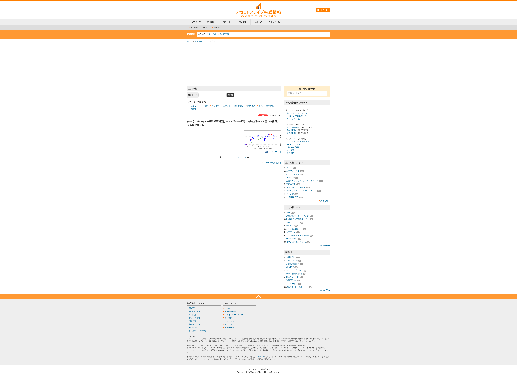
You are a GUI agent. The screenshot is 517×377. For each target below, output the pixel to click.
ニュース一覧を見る (272, 163)
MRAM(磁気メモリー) (296, 242)
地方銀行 (290, 267)
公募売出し (193, 109)
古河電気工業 (293, 197)
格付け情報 (193, 327)
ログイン (324, 10)
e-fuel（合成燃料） (294, 229)
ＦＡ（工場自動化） (294, 270)
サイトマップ (230, 321)
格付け (206, 27)
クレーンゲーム (293, 119)
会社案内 (228, 318)
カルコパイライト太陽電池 (298, 141)
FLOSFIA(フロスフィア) (297, 116)
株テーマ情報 (194, 318)
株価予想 (242, 22)
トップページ (195, 22)
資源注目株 (291, 133)
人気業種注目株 (293, 127)
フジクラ (290, 177)
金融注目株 (291, 130)
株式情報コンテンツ (195, 303)
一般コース (260, 357)
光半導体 (290, 153)
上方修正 (226, 106)
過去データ (229, 327)
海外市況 (193, 321)
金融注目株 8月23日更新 (218, 34)
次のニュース (228, 157)
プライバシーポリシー (234, 315)
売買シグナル (274, 22)
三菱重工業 (291, 184)
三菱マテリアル (292, 171)
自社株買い (239, 106)
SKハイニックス (293, 144)
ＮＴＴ (289, 168)
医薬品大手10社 (293, 277)
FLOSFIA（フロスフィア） (297, 219)
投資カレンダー (195, 324)
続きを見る (325, 201)
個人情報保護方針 (232, 311)
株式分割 (251, 106)
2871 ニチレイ (274, 152)
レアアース (291, 232)
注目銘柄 (211, 22)
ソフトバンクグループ (295, 187)
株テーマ (226, 22)
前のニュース (241, 157)
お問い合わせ (230, 324)
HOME (190, 41)
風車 (288, 212)
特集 (206, 106)
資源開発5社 (291, 280)
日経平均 (258, 22)
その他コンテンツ (230, 303)
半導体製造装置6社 (294, 274)
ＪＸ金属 (290, 194)
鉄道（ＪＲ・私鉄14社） (297, 287)
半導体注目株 (292, 260)
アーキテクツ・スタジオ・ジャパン (301, 191)
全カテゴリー (194, 106)
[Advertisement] (258, 64)
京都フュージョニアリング (298, 113)
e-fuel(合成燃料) (293, 147)
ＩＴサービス (292, 284)
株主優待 (217, 27)
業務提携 (270, 106)
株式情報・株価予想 (197, 331)
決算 (261, 106)
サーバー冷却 (292, 239)
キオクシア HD (292, 174)
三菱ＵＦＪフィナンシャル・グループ (302, 181)
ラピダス (290, 150)
